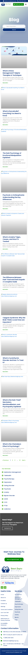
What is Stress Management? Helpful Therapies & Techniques (12, 73)
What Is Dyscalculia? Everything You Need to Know (12, 113)
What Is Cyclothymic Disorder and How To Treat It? (13, 360)
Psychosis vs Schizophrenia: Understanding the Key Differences (13, 197)
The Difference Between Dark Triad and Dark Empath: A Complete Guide (14, 279)
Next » (24, 460)
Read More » (5, 82)
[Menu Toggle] (26, 4)
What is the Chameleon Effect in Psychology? (12, 445)
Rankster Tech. (18, 652)
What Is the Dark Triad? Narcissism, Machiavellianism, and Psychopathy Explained (12, 403)
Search (14, 29)
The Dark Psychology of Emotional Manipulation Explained (12, 155)
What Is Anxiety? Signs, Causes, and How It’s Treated (12, 239)
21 (19, 460)
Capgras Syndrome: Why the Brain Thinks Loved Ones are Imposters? (14, 320)
